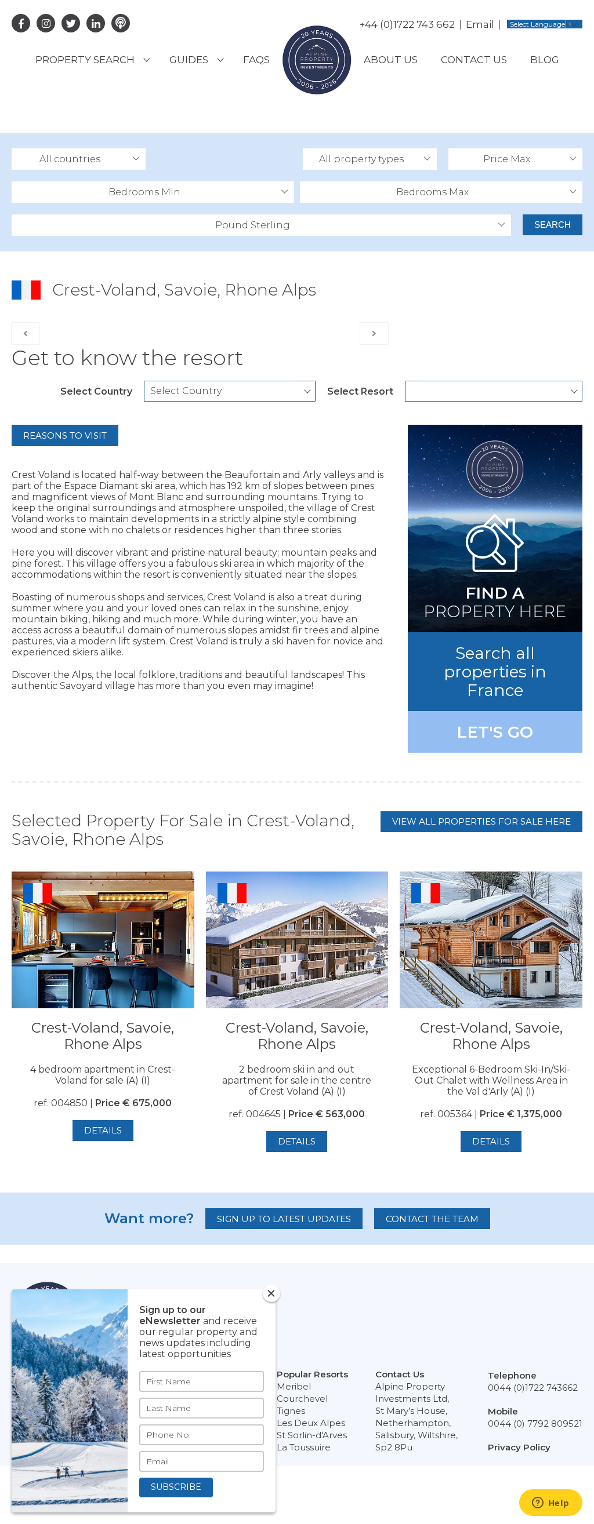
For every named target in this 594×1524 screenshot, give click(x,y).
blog (544, 59)
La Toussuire (304, 1447)
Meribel (294, 1386)
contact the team (432, 1218)
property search (85, 59)
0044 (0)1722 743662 (533, 1387)
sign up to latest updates (284, 1218)
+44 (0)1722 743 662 (407, 24)
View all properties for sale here (481, 821)
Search (552, 224)
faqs (256, 59)
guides (188, 59)
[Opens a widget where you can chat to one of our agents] (550, 1503)
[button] (79, 159)
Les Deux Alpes (311, 1422)
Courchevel (302, 1398)
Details (103, 1130)
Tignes (291, 1410)
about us (391, 59)
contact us (474, 59)
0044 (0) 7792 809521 (535, 1423)
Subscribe (176, 1487)
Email (480, 24)
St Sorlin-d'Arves (312, 1435)
